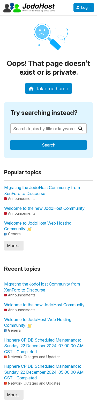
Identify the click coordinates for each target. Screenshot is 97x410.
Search (48, 145)
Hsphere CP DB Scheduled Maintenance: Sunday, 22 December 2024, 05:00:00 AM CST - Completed (44, 372)
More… (13, 245)
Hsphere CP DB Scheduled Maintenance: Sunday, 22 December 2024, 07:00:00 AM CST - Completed (44, 345)
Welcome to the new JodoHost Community (44, 208)
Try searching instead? (44, 112)
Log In (86, 7)
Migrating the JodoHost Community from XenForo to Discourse (42, 190)
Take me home (52, 88)
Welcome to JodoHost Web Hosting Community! (37, 225)
